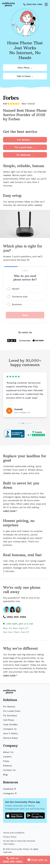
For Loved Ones (11, 711)
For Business (10, 715)
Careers (7, 756)
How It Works (10, 733)
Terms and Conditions (13, 832)
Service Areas (10, 738)
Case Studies (10, 724)
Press (6, 761)
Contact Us (9, 770)
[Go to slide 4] (25, 423)
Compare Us (10, 729)
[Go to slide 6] (29, 423)
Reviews (7, 765)
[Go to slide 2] (20, 423)
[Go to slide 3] (22, 423)
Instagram (8, 793)
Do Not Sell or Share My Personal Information (19, 842)
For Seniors (9, 706)
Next (25, 315)
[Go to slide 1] (18, 423)
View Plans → (25, 67)
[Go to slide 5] (27, 423)
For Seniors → (25, 139)
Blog (5, 774)
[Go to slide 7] (31, 423)
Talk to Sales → (25, 76)
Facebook (8, 789)
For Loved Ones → (25, 147)
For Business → (24, 154)
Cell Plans (8, 720)
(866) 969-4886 (34, 4)
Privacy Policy (9, 837)
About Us (8, 752)
